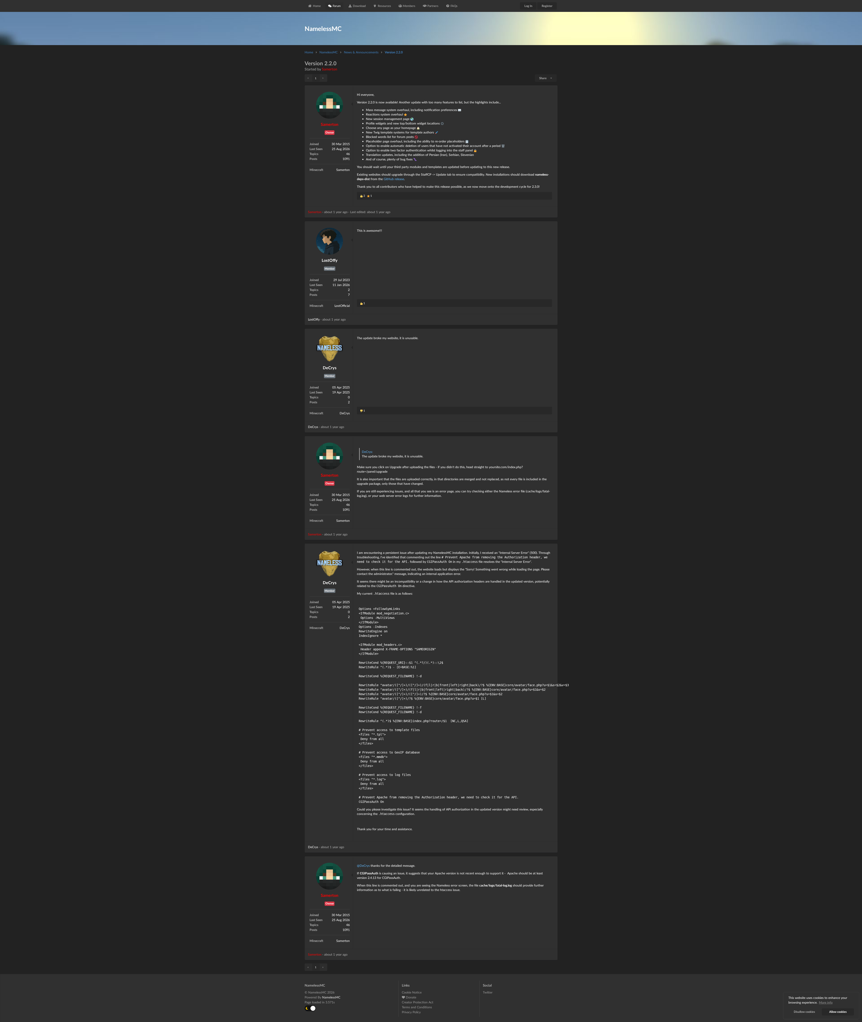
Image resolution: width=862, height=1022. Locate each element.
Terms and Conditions (417, 1007)
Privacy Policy (411, 1012)
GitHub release (394, 179)
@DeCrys (363, 865)
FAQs (454, 6)
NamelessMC (328, 52)
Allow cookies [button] (838, 1011)
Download (359, 6)
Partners (432, 6)
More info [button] (826, 1002)
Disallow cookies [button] (804, 1011)
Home (317, 6)
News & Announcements (361, 52)
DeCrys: (367, 452)
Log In (528, 6)
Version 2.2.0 (394, 52)
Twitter (488, 992)
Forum (337, 6)
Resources (384, 6)
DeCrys (329, 367)
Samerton (329, 69)
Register (547, 6)
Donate (410, 997)
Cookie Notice (412, 992)
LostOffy (330, 260)
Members (409, 6)
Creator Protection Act (417, 1002)
